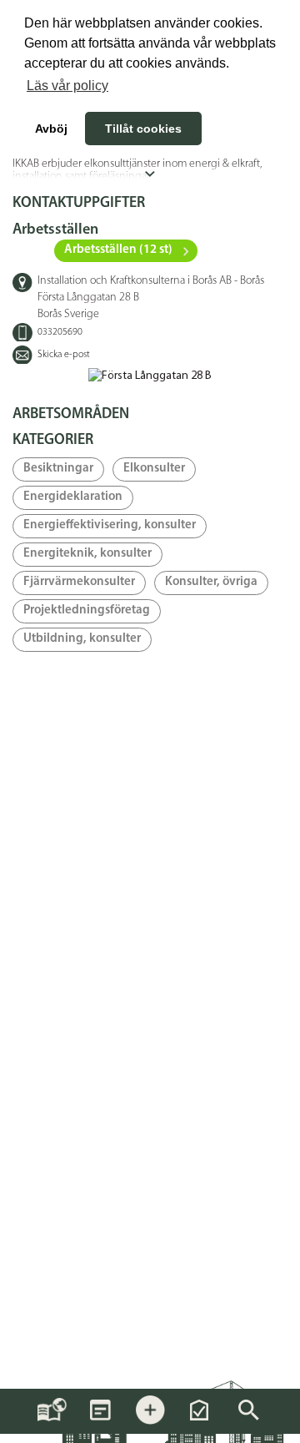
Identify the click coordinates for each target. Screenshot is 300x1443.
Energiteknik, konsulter (87, 553)
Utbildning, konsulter (82, 639)
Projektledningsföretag (86, 610)
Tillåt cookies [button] (143, 128)
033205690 (60, 332)
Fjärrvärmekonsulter (79, 582)
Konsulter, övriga (211, 582)
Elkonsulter (154, 468)
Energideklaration (72, 497)
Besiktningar (58, 468)
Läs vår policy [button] (67, 85)
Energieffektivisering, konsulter (109, 525)
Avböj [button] (51, 128)
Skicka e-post (64, 355)
